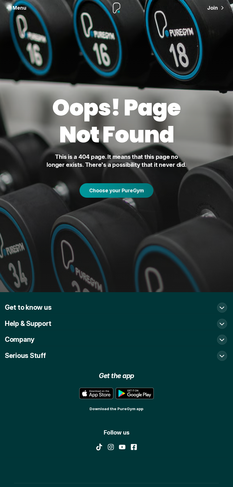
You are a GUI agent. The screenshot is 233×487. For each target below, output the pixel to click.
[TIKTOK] (99, 447)
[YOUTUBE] (122, 447)
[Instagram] (110, 447)
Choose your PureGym (116, 190)
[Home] (116, 7)
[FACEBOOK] (133, 447)
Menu (19, 8)
